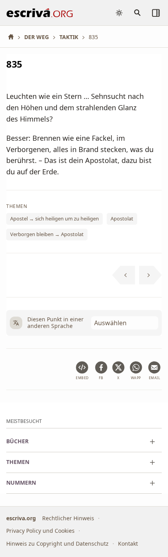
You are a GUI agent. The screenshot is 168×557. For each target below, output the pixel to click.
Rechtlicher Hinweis (68, 518)
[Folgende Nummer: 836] (150, 275)
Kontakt (128, 543)
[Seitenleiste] (156, 12)
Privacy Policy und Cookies (40, 530)
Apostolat (122, 218)
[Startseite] (13, 37)
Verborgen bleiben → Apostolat (47, 234)
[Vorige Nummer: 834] (123, 275)
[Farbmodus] (119, 13)
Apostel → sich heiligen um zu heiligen (54, 218)
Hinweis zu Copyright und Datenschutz (57, 543)
